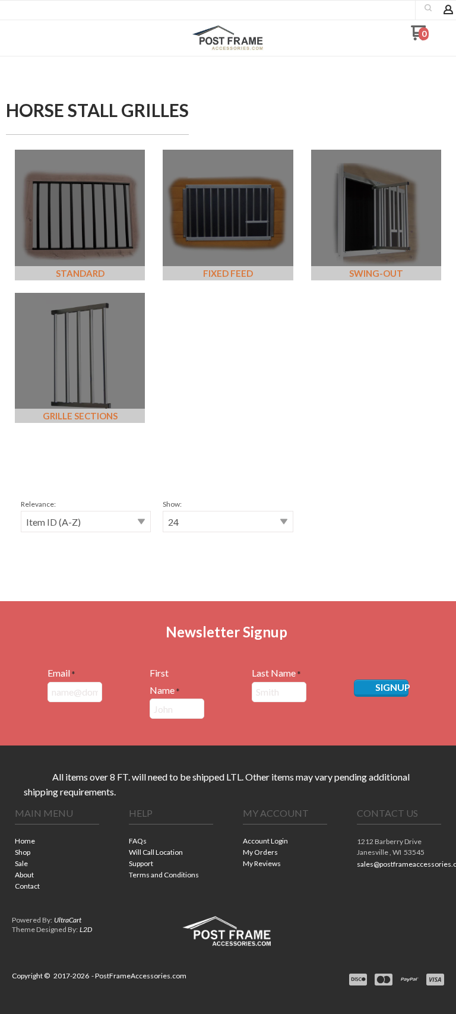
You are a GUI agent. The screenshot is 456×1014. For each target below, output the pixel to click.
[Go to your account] (448, 10)
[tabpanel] (228, 523)
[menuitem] (57, 842)
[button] (428, 8)
